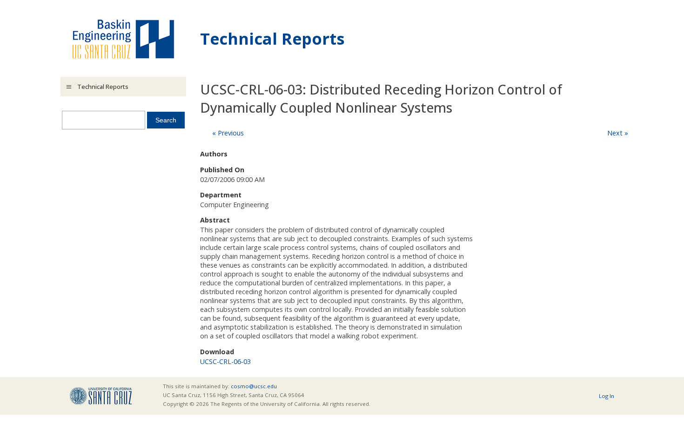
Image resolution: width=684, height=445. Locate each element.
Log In (606, 395)
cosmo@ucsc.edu (254, 386)
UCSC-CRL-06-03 (225, 361)
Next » (617, 132)
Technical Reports (272, 38)
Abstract (215, 220)
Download (217, 351)
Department (220, 194)
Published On (222, 169)
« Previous (228, 132)
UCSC (101, 396)
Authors (214, 153)
